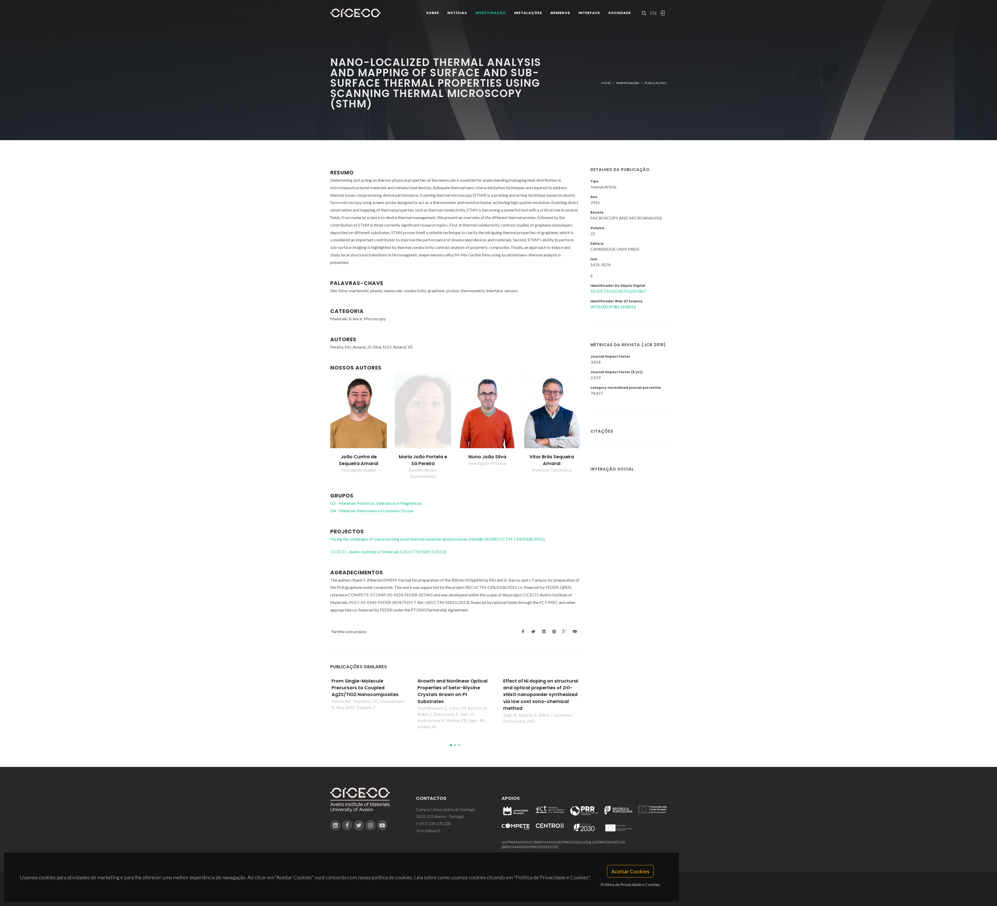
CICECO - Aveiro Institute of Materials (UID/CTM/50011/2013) (388, 551)
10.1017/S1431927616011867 (618, 291)
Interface (589, 12)
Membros (560, 12)
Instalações (528, 12)
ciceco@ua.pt (428, 830)
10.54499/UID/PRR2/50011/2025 (533, 847)
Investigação (490, 12)
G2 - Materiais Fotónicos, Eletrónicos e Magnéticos (376, 503)
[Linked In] (335, 825)
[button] (451, 745)
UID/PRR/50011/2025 (517, 842)
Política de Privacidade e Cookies (630, 884)
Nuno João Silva (487, 457)
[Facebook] (347, 825)
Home (606, 83)
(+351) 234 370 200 (433, 823)
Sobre (432, 12)
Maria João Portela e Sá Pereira (423, 460)
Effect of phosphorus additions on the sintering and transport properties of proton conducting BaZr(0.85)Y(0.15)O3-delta (539, 695)
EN (652, 13)
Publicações (655, 83)
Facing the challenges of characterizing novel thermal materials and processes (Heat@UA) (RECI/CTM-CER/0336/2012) (437, 538)
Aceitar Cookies (630, 871)
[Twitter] (359, 825)
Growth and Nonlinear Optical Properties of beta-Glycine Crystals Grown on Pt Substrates (367, 691)
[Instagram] (370, 825)
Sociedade (619, 12)
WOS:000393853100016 (613, 306)
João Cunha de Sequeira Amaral (358, 460)
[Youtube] (382, 825)
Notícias (457, 12)
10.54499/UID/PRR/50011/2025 (564, 842)
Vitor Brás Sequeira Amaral (551, 460)
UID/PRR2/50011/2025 (608, 842)
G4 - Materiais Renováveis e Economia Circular (372, 510)
